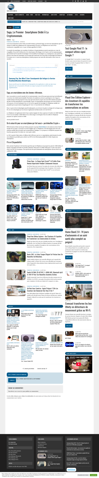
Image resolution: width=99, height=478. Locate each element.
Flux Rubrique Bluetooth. (15, 456)
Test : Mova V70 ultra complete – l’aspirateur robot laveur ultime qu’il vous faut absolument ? (71, 200)
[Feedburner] (88, 1)
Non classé (28, 347)
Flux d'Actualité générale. (15, 451)
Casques (23, 191)
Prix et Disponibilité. (18, 72)
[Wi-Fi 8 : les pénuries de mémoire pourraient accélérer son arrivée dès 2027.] (69, 346)
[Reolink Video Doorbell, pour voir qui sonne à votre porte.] (56, 341)
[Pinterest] (86, 1)
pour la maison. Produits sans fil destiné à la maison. (13, 320)
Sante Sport (54, 15)
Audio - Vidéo (24, 190)
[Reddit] (81, 1)
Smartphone (10, 179)
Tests (76, 15)
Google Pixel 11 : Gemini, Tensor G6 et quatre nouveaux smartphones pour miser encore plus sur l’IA (27, 219)
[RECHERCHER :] (84, 21)
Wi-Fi (18, 323)
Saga (13, 40)
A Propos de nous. (42, 444)
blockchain (42, 127)
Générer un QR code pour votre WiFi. (18, 466)
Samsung (14, 191)
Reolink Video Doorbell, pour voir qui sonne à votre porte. (56, 345)
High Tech (37, 15)
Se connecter (12, 442)
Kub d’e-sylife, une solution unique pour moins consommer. (13, 347)
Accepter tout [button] (93, 475)
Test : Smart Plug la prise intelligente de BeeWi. (41, 315)
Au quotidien (24, 310)
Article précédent (29, 368)
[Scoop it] (91, 1)
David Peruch (16, 41)
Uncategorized (39, 313)
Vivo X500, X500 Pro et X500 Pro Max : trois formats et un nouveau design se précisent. (12, 218)
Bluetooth (31, 190)
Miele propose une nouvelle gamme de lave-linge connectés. (27, 315)
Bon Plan (52, 317)
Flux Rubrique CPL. (13, 458)
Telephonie (10, 15)
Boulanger (40, 1)
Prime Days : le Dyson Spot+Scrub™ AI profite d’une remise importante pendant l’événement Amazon (43, 162)
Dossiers (82, 15)
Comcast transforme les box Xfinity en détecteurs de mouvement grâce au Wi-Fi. (78, 306)
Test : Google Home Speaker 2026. (54, 464)
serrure (58, 342)
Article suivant (41, 368)
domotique (10, 306)
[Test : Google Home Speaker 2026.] (41, 465)
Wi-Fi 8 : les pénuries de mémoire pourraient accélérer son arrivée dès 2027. (83, 346)
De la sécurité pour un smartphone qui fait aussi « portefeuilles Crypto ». (29, 70)
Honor (27, 191)
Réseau (68, 282)
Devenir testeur (13, 444)
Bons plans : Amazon (32, 1)
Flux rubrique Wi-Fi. (13, 459)
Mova (71, 188)
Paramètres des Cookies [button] (83, 475)
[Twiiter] (75, 1)
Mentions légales (42, 447)
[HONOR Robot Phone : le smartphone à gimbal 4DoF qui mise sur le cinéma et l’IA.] (42, 188)
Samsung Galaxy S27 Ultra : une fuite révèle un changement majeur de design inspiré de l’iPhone (56, 197)
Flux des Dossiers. (13, 452)
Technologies (10, 323)
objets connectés (19, 15)
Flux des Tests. (12, 454)
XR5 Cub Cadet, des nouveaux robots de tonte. (42, 349)
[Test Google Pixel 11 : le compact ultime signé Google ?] (78, 43)
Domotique (62, 15)
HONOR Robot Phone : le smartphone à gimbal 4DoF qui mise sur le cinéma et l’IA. (42, 197)
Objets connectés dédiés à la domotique (27, 350)
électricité (53, 318)
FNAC (46, 1)
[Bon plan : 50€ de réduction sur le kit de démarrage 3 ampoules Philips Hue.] (56, 315)
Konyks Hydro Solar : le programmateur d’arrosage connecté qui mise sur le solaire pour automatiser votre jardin (85, 168)
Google (28, 214)
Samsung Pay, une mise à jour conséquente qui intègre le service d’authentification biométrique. (37, 67)
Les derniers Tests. (42, 451)
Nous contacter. (42, 442)
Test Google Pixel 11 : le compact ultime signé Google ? (76, 51)
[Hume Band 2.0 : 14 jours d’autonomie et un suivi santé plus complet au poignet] (78, 227)
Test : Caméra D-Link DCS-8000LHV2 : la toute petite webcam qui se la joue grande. (13, 327)
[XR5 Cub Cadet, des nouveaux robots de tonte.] (42, 341)
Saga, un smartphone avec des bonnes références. (24, 69)
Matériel (23, 347)
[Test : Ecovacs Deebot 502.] (27, 341)
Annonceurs (41, 445)
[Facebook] (73, 1)
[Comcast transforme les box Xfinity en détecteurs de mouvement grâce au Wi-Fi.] (78, 299)
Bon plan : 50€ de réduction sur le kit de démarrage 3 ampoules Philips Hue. (56, 322)
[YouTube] (83, 1)
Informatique (45, 15)
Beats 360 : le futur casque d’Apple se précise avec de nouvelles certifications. (45, 255)
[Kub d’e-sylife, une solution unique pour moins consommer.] (13, 341)
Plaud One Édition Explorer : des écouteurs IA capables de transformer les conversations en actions (27, 197)
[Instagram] (78, 1)
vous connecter (18, 391)
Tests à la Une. (70, 27)
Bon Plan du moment (12, 154)
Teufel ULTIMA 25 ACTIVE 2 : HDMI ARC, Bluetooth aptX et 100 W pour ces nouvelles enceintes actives (45, 273)
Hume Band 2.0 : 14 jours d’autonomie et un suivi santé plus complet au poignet (77, 237)
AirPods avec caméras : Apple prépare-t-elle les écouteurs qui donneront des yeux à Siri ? (42, 289)
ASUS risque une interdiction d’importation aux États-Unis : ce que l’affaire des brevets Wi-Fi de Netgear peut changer (78, 336)
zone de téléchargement (15, 1)
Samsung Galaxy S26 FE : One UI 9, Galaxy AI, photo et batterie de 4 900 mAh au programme (13, 197)
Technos (24, 1)
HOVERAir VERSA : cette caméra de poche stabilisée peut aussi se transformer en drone (83, 274)
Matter (85, 186)
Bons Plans (10, 18)
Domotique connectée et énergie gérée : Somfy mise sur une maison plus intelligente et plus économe (71, 164)
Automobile (70, 15)
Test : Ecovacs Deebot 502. (27, 361)
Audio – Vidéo (29, 15)
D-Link (13, 318)
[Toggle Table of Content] (55, 65)
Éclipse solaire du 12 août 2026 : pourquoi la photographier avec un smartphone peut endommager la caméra (41, 217)
